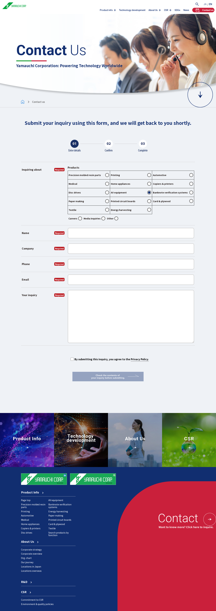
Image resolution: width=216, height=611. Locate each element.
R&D (25, 582)
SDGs (177, 10)
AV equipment (55, 500)
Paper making (55, 515)
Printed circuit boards (59, 519)
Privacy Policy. (140, 359)
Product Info (31, 492)
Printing (25, 511)
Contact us (208, 10)
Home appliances (30, 524)
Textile (52, 528)
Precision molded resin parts (33, 506)
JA (205, 4)
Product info (106, 10)
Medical (25, 519)
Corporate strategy (31, 549)
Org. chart (26, 558)
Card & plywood (56, 524)
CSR (166, 10)
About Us (153, 10)
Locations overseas (31, 570)
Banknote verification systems (59, 506)
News (186, 10)
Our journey (27, 562)
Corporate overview (31, 553)
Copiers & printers (30, 528)
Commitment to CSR (32, 599)
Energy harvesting (58, 511)
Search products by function (58, 534)
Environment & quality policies (37, 604)
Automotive (27, 515)
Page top (26, 500)
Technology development (132, 10)
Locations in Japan (31, 566)
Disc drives (26, 532)
